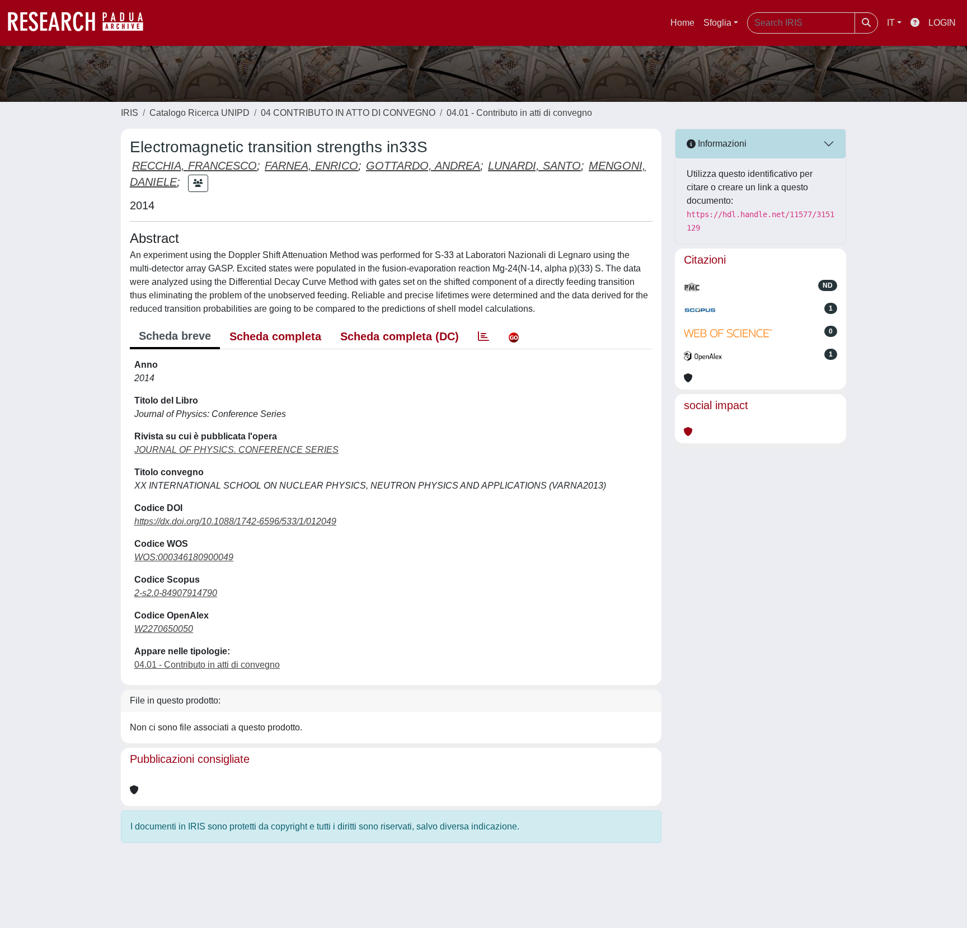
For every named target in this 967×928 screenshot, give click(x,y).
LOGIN (942, 22)
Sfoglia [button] (717, 22)
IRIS (129, 113)
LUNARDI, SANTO (534, 166)
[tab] (483, 336)
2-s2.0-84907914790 (175, 593)
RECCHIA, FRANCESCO (194, 166)
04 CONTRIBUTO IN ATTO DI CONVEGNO (348, 113)
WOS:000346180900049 (183, 557)
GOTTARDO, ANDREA (423, 166)
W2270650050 (163, 629)
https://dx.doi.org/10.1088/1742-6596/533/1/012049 (235, 521)
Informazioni (721, 143)
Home (682, 22)
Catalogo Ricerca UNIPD (199, 113)
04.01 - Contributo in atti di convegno (519, 113)
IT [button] (891, 22)
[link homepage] (81, 23)
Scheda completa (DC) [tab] (399, 336)
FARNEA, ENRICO (311, 166)
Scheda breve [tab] (175, 336)
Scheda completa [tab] (275, 336)
